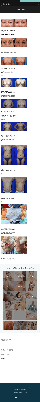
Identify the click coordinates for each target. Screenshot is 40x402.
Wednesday (7, 350)
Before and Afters (18, 15)
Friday (7, 353)
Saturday (5, 354)
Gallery (13, 15)
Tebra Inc (10, 387)
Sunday (5, 355)
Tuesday (7, 349)
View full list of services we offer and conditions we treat (30, 331)
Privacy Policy (15, 387)
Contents (9, 15)
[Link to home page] (5, 4)
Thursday (7, 351)
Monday (7, 347)
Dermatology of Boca (4, 15)
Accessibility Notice (29, 387)
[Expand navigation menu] (39, 4)
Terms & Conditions (21, 387)
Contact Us (35, 387)
